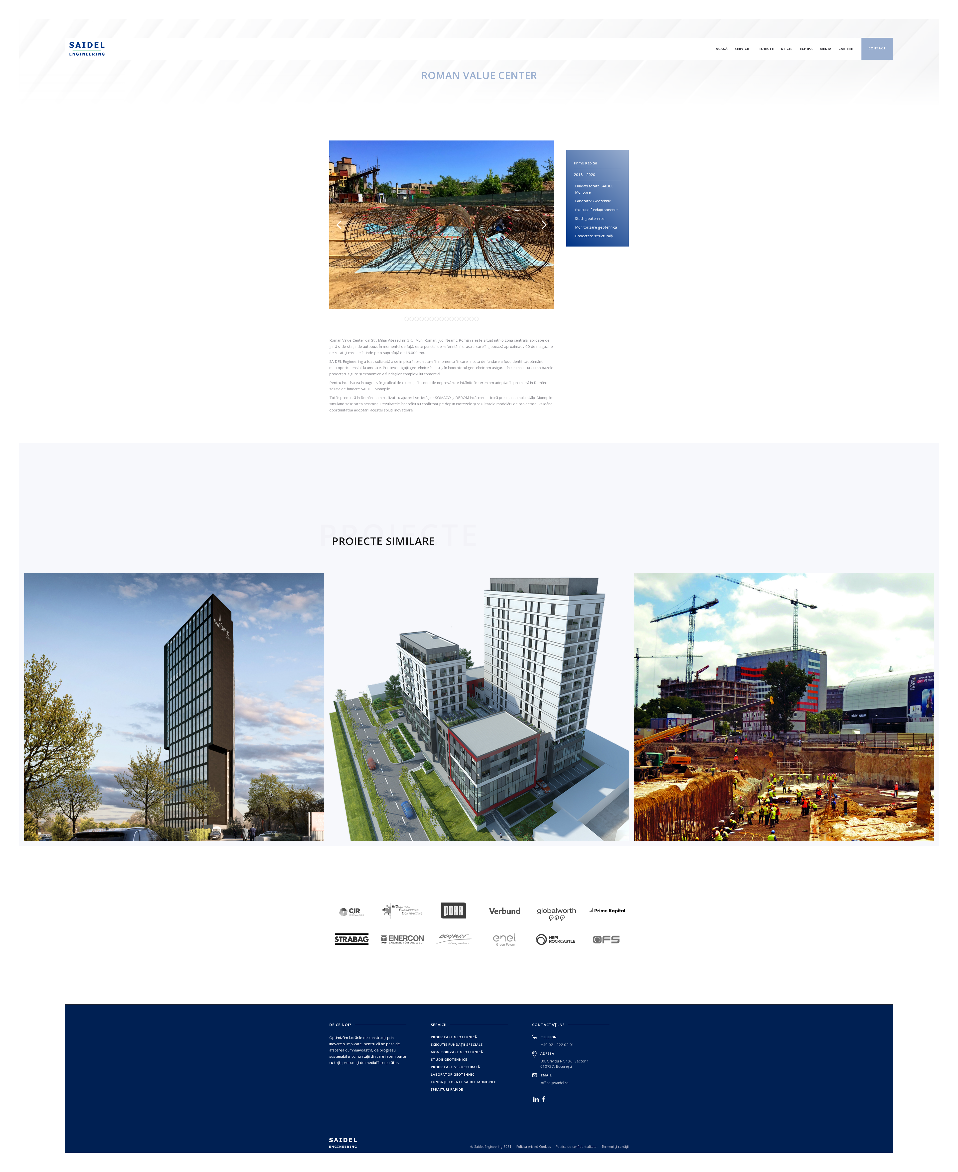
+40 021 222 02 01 (557, 1044)
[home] (87, 49)
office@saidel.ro (555, 1082)
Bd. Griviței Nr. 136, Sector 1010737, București (564, 1063)
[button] (339, 225)
